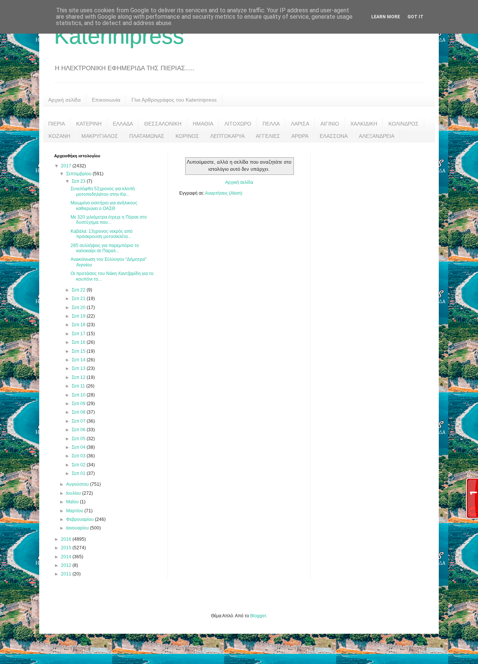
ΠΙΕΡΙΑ (56, 124)
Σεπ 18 (79, 324)
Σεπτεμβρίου (79, 173)
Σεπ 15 (79, 351)
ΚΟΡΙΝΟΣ (187, 136)
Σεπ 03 (79, 455)
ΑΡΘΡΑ (299, 136)
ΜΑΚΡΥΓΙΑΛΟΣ (99, 136)
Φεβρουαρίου (80, 519)
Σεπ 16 (79, 342)
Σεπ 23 (79, 181)
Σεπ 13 (79, 368)
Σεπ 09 (79, 403)
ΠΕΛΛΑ (271, 124)
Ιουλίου (74, 493)
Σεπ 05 (79, 438)
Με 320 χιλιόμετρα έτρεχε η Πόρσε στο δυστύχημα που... (109, 219)
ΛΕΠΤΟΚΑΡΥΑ (227, 136)
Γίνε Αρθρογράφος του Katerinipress (174, 100)
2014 (66, 556)
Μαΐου (73, 501)
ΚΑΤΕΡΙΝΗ (89, 124)
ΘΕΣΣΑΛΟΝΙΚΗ (162, 124)
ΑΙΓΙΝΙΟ (329, 124)
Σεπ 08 (79, 412)
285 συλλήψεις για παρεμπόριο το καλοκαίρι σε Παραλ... (105, 248)
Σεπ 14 (79, 359)
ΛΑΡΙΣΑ (300, 124)
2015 (66, 547)
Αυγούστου (78, 484)
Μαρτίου (75, 510)
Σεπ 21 (79, 298)
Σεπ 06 (79, 429)
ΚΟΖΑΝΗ (59, 136)
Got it (415, 16)
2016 (66, 539)
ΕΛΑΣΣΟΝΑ (334, 136)
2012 (66, 565)
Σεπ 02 (79, 464)
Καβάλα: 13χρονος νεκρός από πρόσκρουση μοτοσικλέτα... (102, 234)
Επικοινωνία (106, 100)
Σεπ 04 (79, 447)
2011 (66, 574)
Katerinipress (119, 36)
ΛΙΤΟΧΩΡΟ (237, 124)
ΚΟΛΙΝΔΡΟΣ (403, 124)
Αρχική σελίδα (64, 100)
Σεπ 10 (79, 395)
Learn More (385, 16)
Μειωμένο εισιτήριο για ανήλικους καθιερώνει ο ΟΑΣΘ (104, 205)
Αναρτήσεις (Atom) (223, 193)
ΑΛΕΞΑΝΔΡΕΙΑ (376, 136)
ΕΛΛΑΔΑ (123, 124)
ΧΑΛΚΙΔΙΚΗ (363, 124)
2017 (66, 166)
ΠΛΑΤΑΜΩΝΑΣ (146, 136)
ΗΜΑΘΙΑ (203, 124)
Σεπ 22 (79, 290)
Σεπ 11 (79, 386)
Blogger (258, 615)
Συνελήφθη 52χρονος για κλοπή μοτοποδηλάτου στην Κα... (103, 191)
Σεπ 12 (79, 377)
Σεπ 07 (79, 421)
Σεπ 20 (79, 307)
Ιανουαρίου (78, 528)
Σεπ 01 (79, 473)
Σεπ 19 (79, 316)
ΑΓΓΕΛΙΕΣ (268, 136)
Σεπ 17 (79, 333)
